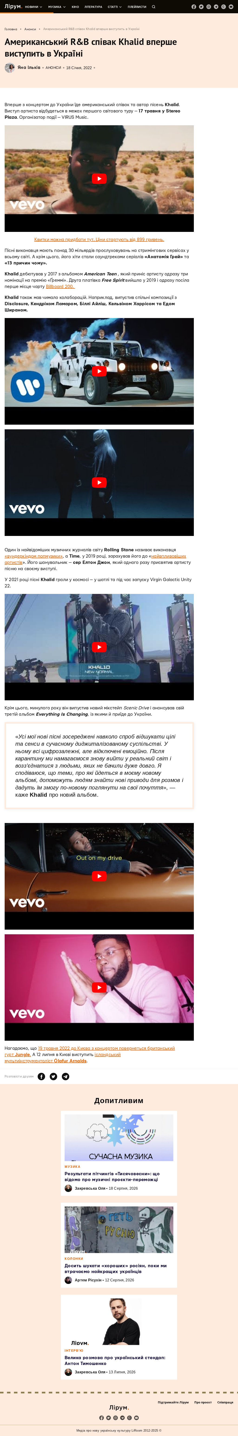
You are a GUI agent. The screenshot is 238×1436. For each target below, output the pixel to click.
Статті (113, 7)
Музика (54, 7)
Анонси (53, 68)
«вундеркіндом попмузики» (34, 556)
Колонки (74, 1258)
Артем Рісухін (88, 1280)
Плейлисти (137, 7)
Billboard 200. (60, 286)
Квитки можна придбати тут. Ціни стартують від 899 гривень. (99, 239)
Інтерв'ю (74, 1350)
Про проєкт (203, 1402)
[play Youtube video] (99, 178)
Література (93, 7)
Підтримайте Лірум (173, 1402)
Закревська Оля (90, 1188)
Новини (31, 7)
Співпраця (225, 1402)
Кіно (75, 7)
